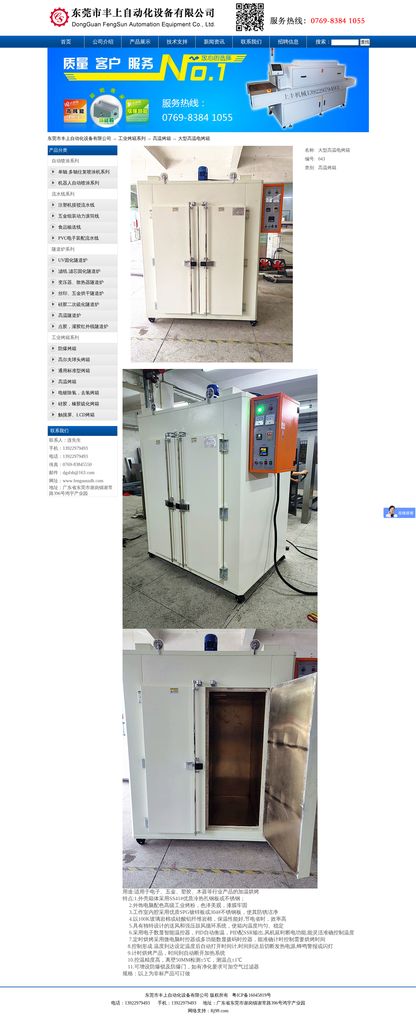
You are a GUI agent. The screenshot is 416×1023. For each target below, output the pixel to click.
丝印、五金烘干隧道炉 (81, 293)
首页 (66, 41)
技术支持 (177, 41)
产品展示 (140, 41)
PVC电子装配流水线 (78, 238)
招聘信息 (288, 41)
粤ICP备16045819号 (251, 995)
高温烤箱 (162, 138)
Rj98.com (219, 1010)
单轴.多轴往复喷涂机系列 (84, 172)
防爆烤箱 (67, 348)
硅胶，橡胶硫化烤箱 (78, 403)
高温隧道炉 (69, 315)
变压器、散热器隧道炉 (81, 282)
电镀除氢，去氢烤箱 (78, 392)
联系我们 (251, 41)
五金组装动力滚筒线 (78, 216)
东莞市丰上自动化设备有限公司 (79, 138)
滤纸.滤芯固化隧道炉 (79, 271)
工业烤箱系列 (132, 138)
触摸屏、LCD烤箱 (76, 414)
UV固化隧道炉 (72, 260)
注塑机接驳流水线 (76, 205)
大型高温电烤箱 (194, 138)
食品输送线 (69, 227)
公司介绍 (103, 41)
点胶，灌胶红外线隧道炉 (83, 326)
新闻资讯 (214, 41)
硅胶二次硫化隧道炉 (78, 304)
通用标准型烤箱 (74, 370)
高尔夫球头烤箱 (74, 359)
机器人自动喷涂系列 (78, 183)
